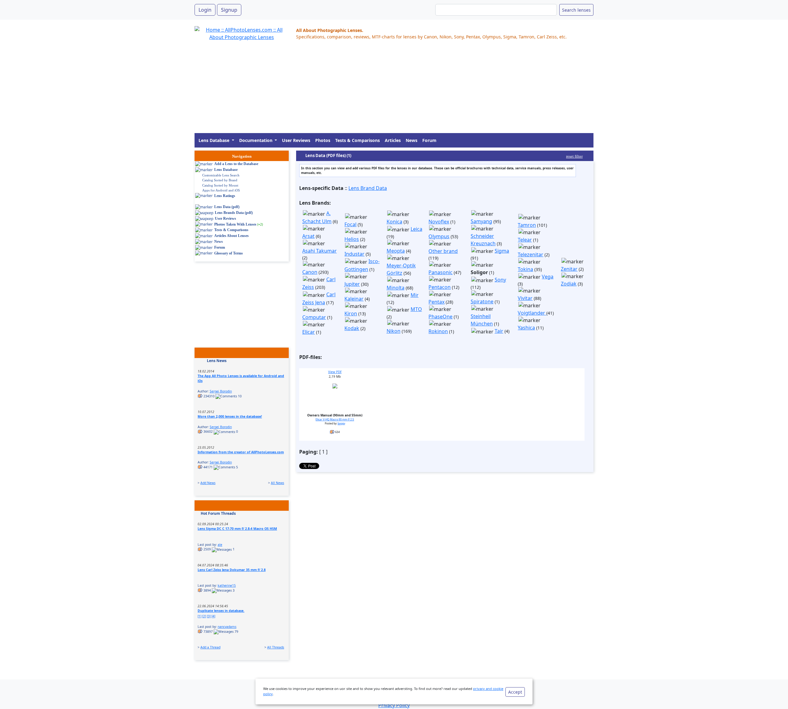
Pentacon (439, 287)
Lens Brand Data (367, 188)
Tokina (525, 269)
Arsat (308, 236)
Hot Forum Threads (218, 513)
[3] (209, 616)
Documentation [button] (256, 140)
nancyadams (227, 626)
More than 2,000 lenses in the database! (230, 416)
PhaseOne (440, 316)
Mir (415, 295)
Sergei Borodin (221, 391)
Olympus (438, 236)
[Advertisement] (379, 90)
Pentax (436, 301)
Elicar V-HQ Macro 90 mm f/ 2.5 (335, 419)
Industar (354, 253)
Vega (547, 276)
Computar (314, 317)
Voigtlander (532, 312)
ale (220, 544)
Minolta (395, 287)
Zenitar (569, 269)
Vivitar (525, 298)
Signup (229, 9)
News (411, 140)
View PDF (335, 372)
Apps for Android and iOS (221, 190)
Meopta (396, 250)
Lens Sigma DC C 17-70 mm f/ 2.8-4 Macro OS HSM (237, 528)
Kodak (351, 328)
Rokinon (438, 331)
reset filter (574, 156)
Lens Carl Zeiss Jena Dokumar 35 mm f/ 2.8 (232, 570)
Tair (499, 331)
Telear (525, 239)
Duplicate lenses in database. (221, 611)
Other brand (443, 251)
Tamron (527, 225)
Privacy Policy (394, 705)
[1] (199, 616)
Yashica (526, 327)
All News (277, 483)
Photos (322, 140)
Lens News (217, 360)
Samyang (481, 221)
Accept (515, 692)
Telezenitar (530, 254)
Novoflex (438, 221)
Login (205, 9)
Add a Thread (210, 647)
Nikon (393, 331)
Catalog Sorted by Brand (219, 180)
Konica (394, 221)
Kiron (350, 313)
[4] (213, 616)
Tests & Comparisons (357, 140)
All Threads (275, 647)
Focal (350, 224)
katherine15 (227, 585)
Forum (429, 140)
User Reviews (296, 140)
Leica (416, 229)
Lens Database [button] (215, 140)
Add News (207, 483)
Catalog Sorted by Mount (220, 185)
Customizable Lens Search (220, 175)
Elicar (308, 332)
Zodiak (569, 283)
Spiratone (482, 301)
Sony (500, 279)
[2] (204, 616)
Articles (393, 140)
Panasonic (440, 272)
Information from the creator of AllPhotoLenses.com (241, 452)
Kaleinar (354, 298)
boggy (341, 423)
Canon (309, 272)
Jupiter (352, 284)
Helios (351, 239)
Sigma (502, 250)
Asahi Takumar (319, 250)
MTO (416, 309)
